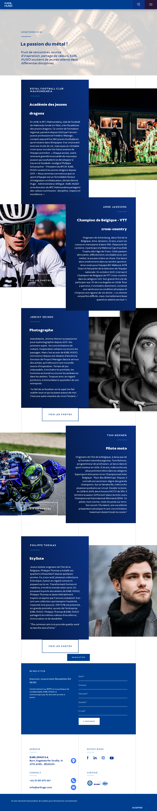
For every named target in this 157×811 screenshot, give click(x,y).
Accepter (137, 808)
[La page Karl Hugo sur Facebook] (87, 757)
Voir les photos (39, 280)
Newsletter (78, 657)
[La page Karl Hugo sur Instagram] (103, 757)
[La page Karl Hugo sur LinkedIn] (95, 757)
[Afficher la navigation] (151, 4)
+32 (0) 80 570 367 (40, 780)
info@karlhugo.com (41, 787)
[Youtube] (112, 757)
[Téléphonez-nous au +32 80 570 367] (138, 4)
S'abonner (89, 721)
